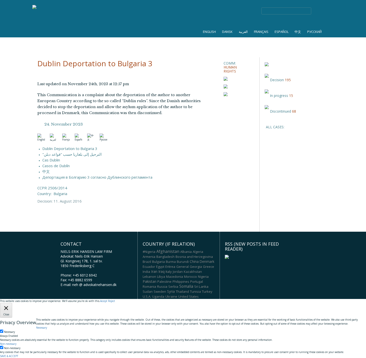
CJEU (202, 42)
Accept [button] (103, 301)
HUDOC (183, 42)
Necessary (9, 332)
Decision (277, 79)
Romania (149, 286)
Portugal (196, 281)
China (194, 261)
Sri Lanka (201, 286)
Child (138, 42)
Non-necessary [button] (8, 344)
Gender (118, 42)
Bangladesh (165, 256)
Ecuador (149, 266)
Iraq (161, 271)
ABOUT (262, 42)
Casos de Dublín (56, 165)
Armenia (149, 256)
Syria (171, 291)
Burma (171, 261)
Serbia (173, 286)
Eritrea (170, 266)
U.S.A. (147, 296)
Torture (79, 42)
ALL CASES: (275, 127)
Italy (169, 271)
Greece (208, 266)
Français (261, 31)
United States (188, 296)
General (182, 266)
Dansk (227, 31)
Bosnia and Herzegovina (194, 256)
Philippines (181, 281)
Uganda (158, 296)
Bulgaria (60, 194)
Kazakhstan (193, 271)
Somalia (186, 286)
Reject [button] (111, 301)
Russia (162, 286)
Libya (161, 276)
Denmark (207, 261)
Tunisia (195, 291)
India (146, 271)
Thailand (182, 291)
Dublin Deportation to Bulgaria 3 (69, 148)
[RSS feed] (227, 256)
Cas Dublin (51, 159)
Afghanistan (167, 251)
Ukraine (171, 296)
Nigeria (203, 276)
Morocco (190, 276)
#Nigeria (149, 251)
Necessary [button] (41, 327)
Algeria (198, 251)
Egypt (160, 266)
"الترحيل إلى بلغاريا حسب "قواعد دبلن (72, 154)
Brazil (147, 261)
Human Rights (51, 42)
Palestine (164, 281)
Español (282, 31)
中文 (298, 31)
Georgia (196, 266)
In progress (279, 95)
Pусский (314, 31)
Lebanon (149, 276)
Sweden (160, 291)
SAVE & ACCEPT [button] (9, 356)
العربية (243, 31)
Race (99, 42)
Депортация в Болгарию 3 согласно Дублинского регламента (97, 177)
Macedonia (174, 276)
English (209, 31)
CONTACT (286, 42)
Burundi (183, 261)
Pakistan (149, 281)
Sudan (148, 291)
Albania (186, 251)
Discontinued (280, 111)
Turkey (207, 291)
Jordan (178, 271)
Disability (159, 42)
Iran (154, 271)
